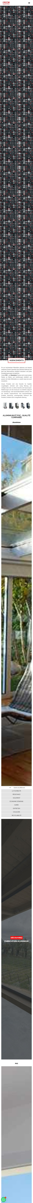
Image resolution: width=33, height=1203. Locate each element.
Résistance (16, 794)
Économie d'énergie (16, 801)
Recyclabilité (16, 815)
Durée (16, 805)
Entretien (16, 808)
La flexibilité (16, 791)
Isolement (16, 798)
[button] (29, 3)
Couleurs (16, 812)
